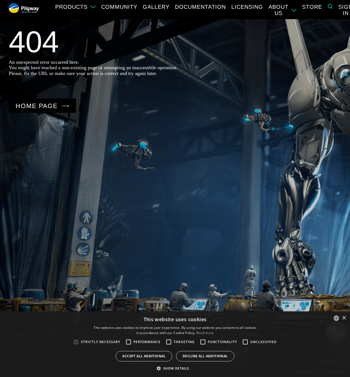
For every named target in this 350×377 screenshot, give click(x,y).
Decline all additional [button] (205, 356)
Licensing (247, 7)
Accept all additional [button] (143, 356)
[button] (175, 368)
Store (312, 7)
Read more (205, 332)
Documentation (200, 7)
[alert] (175, 344)
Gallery (156, 7)
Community (119, 7)
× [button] (344, 318)
